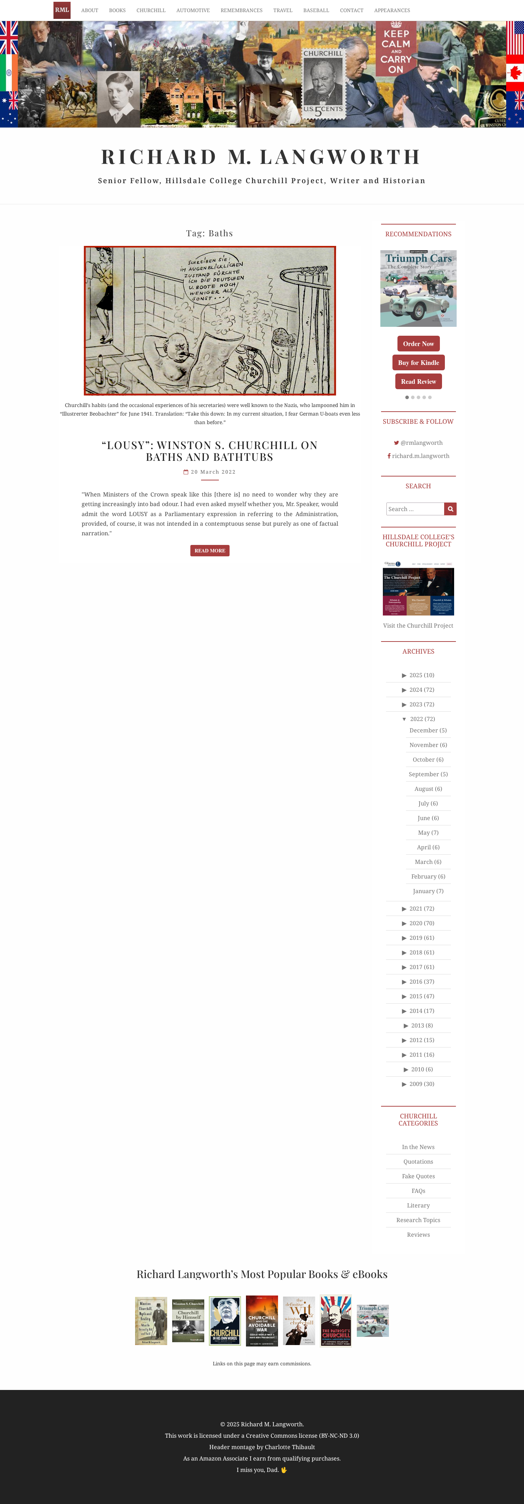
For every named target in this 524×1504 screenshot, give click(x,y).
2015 (416, 996)
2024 (416, 690)
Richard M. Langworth (62, 10)
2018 (416, 952)
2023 (416, 704)
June (424, 818)
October (424, 759)
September (424, 774)
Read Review (418, 381)
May (424, 832)
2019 (416, 938)
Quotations (418, 1161)
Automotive (193, 10)
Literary (418, 1205)
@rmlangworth (422, 443)
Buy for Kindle (418, 362)
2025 (416, 675)
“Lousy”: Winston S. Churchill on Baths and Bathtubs (210, 451)
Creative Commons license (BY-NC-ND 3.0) (302, 1435)
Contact (352, 10)
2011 (416, 1055)
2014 (416, 1011)
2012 (416, 1040)
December (424, 730)
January (424, 891)
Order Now (418, 343)
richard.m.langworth (420, 456)
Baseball (316, 10)
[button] (407, 398)
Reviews (418, 1234)
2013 (417, 1025)
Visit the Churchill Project (418, 625)
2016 (416, 981)
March (424, 862)
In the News (418, 1147)
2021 (416, 908)
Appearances (392, 10)
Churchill (151, 10)
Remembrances (242, 10)
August (424, 789)
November (424, 745)
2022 (416, 719)
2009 (416, 1084)
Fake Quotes (418, 1176)
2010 (417, 1069)
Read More (212, 550)
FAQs (418, 1191)
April (424, 847)
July (423, 803)
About (89, 10)
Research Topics (418, 1220)
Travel (283, 10)
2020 (416, 923)
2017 (416, 967)
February (424, 876)
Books (117, 10)
